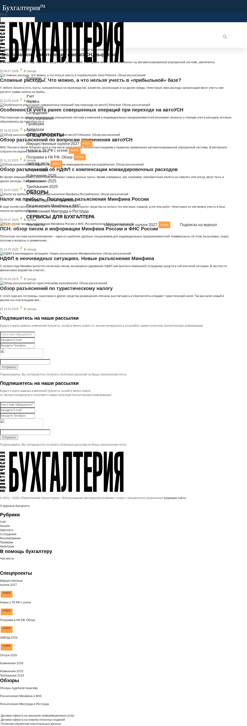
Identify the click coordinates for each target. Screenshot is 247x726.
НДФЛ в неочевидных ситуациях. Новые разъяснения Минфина (77, 258)
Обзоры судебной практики (50, 200)
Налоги (32, 102)
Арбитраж (35, 129)
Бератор (9, 225)
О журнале (7, 506)
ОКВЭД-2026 (43, 164)
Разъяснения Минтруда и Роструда (57, 211)
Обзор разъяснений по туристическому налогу (56, 288)
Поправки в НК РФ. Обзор (55, 157)
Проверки (35, 124)
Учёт (3, 522)
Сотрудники (36, 113)
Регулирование (40, 118)
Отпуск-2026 (37, 170)
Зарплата (34, 107)
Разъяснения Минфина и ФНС (53, 206)
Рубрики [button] (33, 78)
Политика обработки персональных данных (30, 724)
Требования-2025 (42, 187)
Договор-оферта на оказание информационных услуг (37, 715)
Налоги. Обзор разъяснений (111, 253)
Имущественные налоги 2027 (58, 144)
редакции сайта (175, 498)
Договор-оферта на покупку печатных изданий (32, 719)
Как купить (22, 506)
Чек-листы (35, 225)
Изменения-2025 (41, 181)
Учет (30, 96)
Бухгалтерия (23, 8)
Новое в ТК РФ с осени (52, 150)
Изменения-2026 (41, 175)
